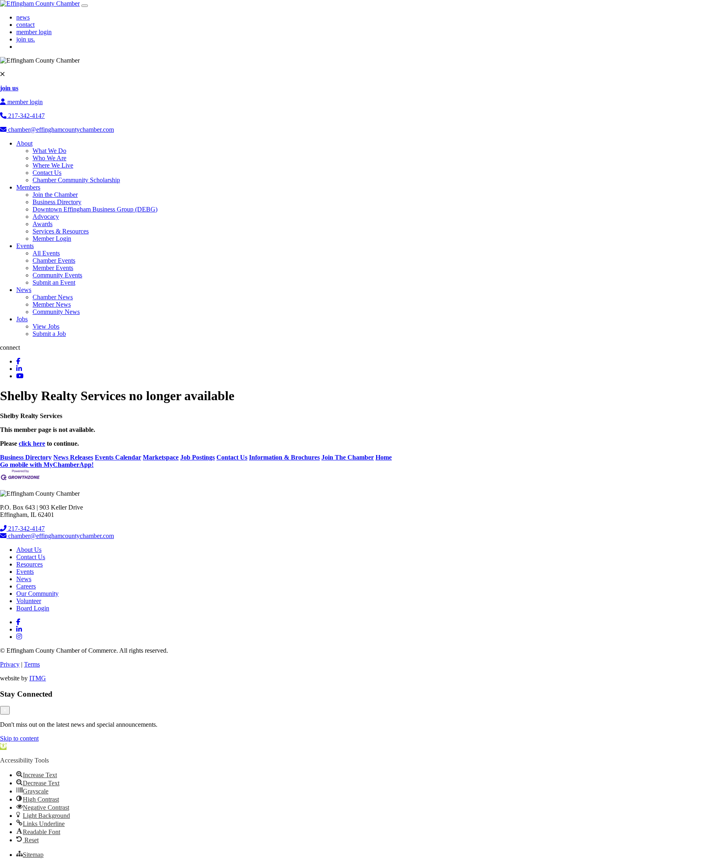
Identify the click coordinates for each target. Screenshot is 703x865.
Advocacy (46, 216)
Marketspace (161, 457)
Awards (42, 223)
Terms (32, 664)
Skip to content (19, 738)
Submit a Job (49, 333)
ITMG (37, 678)
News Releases (73, 457)
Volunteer (28, 600)
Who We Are (49, 158)
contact (25, 24)
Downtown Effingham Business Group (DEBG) (95, 209)
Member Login (52, 238)
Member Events (53, 267)
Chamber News (53, 297)
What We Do (49, 150)
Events (25, 245)
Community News (56, 311)
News (23, 289)
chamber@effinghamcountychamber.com (60, 129)
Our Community (37, 593)
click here (32, 443)
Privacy (10, 664)
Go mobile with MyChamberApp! (47, 464)
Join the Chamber (55, 194)
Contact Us (47, 172)
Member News (52, 304)
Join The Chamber (347, 457)
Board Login (32, 608)
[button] (3, 746)
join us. (25, 39)
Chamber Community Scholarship (76, 179)
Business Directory (57, 201)
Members (28, 187)
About (24, 143)
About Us (28, 549)
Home (384, 457)
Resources (29, 564)
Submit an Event (54, 282)
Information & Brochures (284, 457)
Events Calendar (118, 457)
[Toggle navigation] (84, 5)
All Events (46, 253)
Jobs (22, 319)
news (23, 17)
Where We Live (53, 165)
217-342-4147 (26, 115)
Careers (26, 586)
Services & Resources (61, 231)
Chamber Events (54, 260)
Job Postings (197, 457)
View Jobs (46, 326)
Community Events (57, 275)
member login (34, 31)
